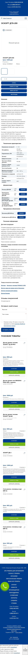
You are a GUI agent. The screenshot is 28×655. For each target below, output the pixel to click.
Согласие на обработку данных (14, 625)
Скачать (23, 189)
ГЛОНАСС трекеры (14, 573)
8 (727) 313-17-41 (16, 7)
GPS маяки (14, 576)
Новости (14, 587)
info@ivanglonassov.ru (14, 14)
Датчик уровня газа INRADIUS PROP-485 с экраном (12, 381)
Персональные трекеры (14, 578)
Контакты (14, 598)
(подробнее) (14, 647)
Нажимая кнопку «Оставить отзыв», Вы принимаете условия (14, 323)
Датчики (3, 285)
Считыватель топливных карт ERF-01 (12, 490)
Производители (14, 590)
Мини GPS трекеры (14, 581)
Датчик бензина (5, 293)
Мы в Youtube (16, 9)
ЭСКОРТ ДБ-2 (7, 452)
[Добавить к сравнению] (7, 30)
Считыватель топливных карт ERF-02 (12, 527)
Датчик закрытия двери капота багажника (12, 288)
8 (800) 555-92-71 (16, 4)
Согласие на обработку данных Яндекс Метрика (14, 627)
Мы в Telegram (12, 9)
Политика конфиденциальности (14, 629)
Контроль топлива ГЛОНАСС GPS (16, 285)
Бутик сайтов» (19, 632)
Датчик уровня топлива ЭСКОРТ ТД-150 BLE (10, 343)
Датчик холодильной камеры (9, 290)
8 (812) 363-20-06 (18, 2)
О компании (14, 595)
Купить (14, 82)
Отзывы (14, 603)
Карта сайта (14, 630)
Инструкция (14, 94)
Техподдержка (14, 592)
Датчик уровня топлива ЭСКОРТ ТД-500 (10, 415)
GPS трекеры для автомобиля (14, 570)
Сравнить (14, 600)
